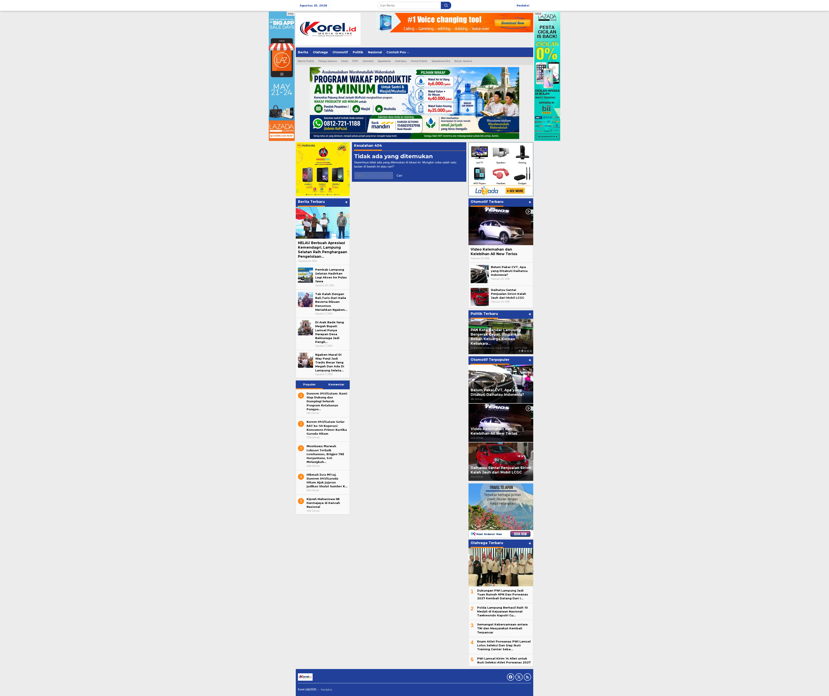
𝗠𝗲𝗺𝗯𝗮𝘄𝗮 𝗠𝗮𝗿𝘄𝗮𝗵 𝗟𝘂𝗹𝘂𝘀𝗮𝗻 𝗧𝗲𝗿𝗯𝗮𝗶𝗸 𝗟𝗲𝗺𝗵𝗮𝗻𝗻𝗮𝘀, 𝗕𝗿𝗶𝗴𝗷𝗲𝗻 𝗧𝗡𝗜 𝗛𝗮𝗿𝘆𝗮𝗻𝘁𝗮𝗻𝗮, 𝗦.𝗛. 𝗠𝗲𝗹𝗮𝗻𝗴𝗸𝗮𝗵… (325, 454)
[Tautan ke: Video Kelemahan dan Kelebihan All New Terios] (500, 226)
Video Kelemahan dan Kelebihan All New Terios (494, 251)
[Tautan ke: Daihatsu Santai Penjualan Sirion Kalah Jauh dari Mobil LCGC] (480, 296)
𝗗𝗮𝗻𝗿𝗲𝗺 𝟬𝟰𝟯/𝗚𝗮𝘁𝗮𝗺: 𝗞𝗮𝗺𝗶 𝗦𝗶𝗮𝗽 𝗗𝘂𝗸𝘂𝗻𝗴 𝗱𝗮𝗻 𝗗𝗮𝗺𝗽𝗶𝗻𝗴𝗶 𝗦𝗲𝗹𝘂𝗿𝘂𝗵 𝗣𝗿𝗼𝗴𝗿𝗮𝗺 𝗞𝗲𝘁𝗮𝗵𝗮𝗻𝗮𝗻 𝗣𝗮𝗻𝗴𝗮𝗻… (327, 401)
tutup (291, 13)
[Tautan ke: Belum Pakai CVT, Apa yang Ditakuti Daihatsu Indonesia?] (480, 274)
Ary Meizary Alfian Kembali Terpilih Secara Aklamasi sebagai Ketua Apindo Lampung (501, 339)
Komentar (336, 384)
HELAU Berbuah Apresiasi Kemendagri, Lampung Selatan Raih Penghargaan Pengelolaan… (322, 249)
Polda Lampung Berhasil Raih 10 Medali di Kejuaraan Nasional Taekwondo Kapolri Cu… (502, 611)
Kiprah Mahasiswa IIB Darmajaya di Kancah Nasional (323, 502)
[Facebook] (510, 677)
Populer (309, 384)
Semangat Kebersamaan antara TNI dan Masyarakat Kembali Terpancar (502, 628)
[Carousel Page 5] (531, 351)
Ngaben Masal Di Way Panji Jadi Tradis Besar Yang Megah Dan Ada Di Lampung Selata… (329, 362)
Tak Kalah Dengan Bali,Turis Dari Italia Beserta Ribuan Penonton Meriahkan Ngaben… (331, 301)
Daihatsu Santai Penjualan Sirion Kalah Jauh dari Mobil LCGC (508, 293)
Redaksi (326, 689)
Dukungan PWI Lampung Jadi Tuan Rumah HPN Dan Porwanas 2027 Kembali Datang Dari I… (502, 594)
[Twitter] (519, 677)
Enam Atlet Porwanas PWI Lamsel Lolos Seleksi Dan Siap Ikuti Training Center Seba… (504, 645)
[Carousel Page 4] (528, 351)
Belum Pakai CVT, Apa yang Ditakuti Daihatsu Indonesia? (509, 270)
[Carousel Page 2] (522, 351)
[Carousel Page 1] (519, 351)
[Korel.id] (328, 29)
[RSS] (527, 677)
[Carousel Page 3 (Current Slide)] (525, 351)
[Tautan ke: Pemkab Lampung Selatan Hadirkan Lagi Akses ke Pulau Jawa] (305, 275)
